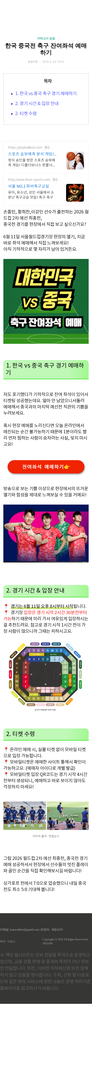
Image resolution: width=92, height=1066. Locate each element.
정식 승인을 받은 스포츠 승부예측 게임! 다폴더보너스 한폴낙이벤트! (32, 163)
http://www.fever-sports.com (29, 180)
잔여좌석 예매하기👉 (46, 466)
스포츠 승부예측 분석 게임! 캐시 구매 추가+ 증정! (31, 154)
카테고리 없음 (46, 38)
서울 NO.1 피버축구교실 (28, 186)
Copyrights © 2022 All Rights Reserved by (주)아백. (65, 941)
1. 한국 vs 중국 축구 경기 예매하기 (46, 93)
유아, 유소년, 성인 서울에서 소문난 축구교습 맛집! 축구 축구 (31, 195)
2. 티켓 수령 (26, 113)
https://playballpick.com (25, 147)
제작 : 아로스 (7, 941)
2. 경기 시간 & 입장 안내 (37, 103)
